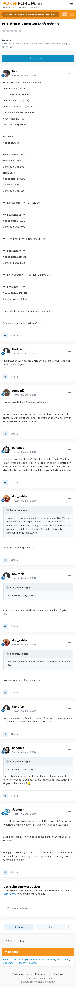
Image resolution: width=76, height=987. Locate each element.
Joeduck (18, 809)
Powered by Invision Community (38, 981)
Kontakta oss (42, 974)
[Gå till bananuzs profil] (6, 449)
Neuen (9, 40)
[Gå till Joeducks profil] (6, 811)
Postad (24, 75)
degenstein (9, 962)
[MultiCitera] (5, 335)
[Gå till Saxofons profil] (6, 576)
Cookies (58, 974)
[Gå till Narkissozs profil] (6, 351)
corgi (34, 962)
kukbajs (37, 959)
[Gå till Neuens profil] (6, 73)
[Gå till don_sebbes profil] (6, 498)
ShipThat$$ (63, 959)
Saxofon (18, 574)
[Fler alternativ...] (69, 73)
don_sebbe (19, 496)
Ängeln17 (18, 390)
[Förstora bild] (29, 783)
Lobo (6, 959)
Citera (14, 335)
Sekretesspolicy (22, 974)
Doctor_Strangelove (21, 959)
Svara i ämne (38, 58)
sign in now (10, 893)
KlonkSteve (49, 959)
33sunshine (23, 962)
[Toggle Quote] (8, 509)
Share (20, 926)
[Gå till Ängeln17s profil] (6, 392)
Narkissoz (19, 349)
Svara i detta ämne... (21, 907)
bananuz (18, 447)
